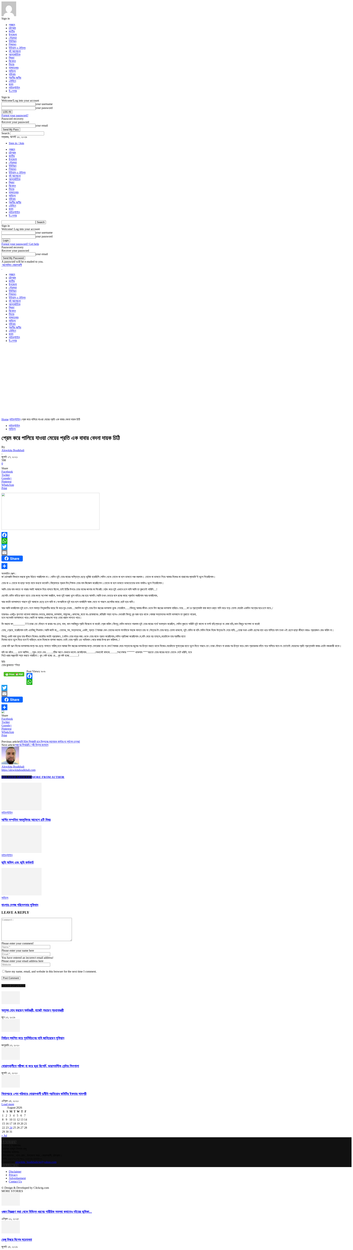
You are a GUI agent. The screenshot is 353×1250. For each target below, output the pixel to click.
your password (44, 107)
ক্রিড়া (11, 57)
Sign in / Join (16, 143)
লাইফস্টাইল (14, 87)
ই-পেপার (13, 91)
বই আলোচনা (15, 51)
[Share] (176, 566)
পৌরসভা (13, 38)
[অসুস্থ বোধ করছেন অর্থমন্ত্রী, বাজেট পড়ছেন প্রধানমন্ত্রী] (10, 1003)
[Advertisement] (68, 353)
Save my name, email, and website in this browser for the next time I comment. (51, 971)
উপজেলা (13, 34)
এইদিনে (12, 81)
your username (44, 104)
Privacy (13, 1174)
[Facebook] (176, 535)
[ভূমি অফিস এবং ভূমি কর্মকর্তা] (21, 852)
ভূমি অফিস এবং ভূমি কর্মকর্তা (17, 862)
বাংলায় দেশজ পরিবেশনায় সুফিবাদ (19, 905)
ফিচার (11, 64)
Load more (7, 1104)
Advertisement (17, 1178)
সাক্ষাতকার (13, 67)
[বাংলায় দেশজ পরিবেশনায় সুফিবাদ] (21, 894)
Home (5, 419)
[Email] (176, 553)
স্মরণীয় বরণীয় (15, 77)
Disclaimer (15, 1171)
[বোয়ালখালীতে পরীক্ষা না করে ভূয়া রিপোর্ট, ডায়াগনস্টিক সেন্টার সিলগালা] (10, 1058)
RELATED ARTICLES (16, 777)
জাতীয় (12, 31)
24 (10, 1127)
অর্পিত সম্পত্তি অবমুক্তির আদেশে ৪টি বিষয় (26, 820)
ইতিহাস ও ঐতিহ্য (17, 47)
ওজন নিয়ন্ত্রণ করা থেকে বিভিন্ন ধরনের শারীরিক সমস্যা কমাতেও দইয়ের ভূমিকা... (46, 1212)
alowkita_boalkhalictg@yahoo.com (35, 1162)
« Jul (4, 1135)
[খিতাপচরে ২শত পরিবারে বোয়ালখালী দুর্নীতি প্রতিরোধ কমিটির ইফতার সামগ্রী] (10, 1086)
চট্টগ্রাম (12, 28)
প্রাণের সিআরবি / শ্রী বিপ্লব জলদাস (31, 744)
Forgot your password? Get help (20, 244)
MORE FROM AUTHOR (48, 777)
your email (41, 125)
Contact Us (15, 1181)
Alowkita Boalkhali (12, 450)
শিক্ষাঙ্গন (12, 44)
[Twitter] (176, 547)
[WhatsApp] (176, 541)
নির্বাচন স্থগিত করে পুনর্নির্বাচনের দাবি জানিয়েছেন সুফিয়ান (32, 1038)
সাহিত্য (12, 71)
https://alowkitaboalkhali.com (18, 769)
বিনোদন (12, 61)
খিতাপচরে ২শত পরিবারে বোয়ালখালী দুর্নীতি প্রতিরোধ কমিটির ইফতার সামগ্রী (43, 1094)
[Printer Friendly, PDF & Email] (14, 675)
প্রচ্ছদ (12, 24)
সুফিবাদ (12, 74)
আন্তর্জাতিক (14, 54)
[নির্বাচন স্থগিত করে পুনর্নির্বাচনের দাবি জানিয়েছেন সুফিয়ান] (10, 1030)
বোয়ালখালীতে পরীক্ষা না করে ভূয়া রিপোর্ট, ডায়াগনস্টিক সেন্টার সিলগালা (40, 1066)
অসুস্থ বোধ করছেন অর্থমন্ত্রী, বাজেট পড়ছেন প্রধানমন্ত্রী (32, 1010)
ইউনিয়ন (12, 41)
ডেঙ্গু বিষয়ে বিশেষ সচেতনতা (16, 1240)
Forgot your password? (14, 115)
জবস (11, 84)
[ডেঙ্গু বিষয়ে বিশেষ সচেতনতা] (10, 1232)
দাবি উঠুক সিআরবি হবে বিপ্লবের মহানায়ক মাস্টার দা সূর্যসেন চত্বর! (49, 741)
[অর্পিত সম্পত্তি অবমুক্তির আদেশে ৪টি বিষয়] (21, 809)
